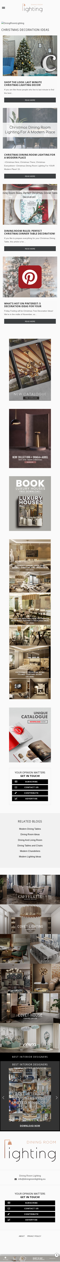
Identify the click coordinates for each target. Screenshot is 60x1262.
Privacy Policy (34, 1236)
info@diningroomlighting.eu (31, 1179)
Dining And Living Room (30, 840)
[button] (57, 1098)
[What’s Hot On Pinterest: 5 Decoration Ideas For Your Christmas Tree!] (30, 277)
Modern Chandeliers (30, 851)
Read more (30, 100)
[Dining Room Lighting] (32, 8)
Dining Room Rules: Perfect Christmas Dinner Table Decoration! (29, 232)
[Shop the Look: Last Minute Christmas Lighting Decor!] (30, 55)
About (22, 1236)
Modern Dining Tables (30, 829)
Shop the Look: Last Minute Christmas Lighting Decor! (23, 84)
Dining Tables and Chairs (30, 845)
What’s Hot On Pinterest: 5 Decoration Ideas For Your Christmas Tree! (22, 306)
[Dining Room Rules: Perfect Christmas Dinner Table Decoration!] (30, 204)
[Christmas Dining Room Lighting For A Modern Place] (30, 128)
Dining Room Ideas (30, 834)
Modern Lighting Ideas (30, 856)
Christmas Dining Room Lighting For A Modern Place (29, 156)
